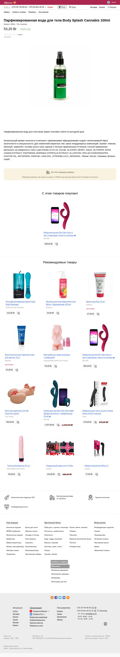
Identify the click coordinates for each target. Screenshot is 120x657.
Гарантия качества (36, 623)
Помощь (60, 619)
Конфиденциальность (37, 620)
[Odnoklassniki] (68, 597)
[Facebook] (56, 597)
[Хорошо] (13, 34)
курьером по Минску (66, 172)
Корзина (60, 611)
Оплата (102, 7)
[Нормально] (10, 34)
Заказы (59, 614)
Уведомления (61, 617)
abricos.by (7, 636)
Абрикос (7, 12)
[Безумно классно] (16, 34)
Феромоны (32, 12)
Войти (113, 2)
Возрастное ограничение (38, 617)
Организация (36, 608)
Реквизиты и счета (36, 625)
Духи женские (43, 12)
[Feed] (52, 597)
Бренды (15, 625)
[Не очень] (8, 34)
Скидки (50, 7)
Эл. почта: (87, 614)
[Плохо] (5, 34)
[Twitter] (60, 597)
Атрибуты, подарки (19, 12)
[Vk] (64, 597)
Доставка (93, 7)
